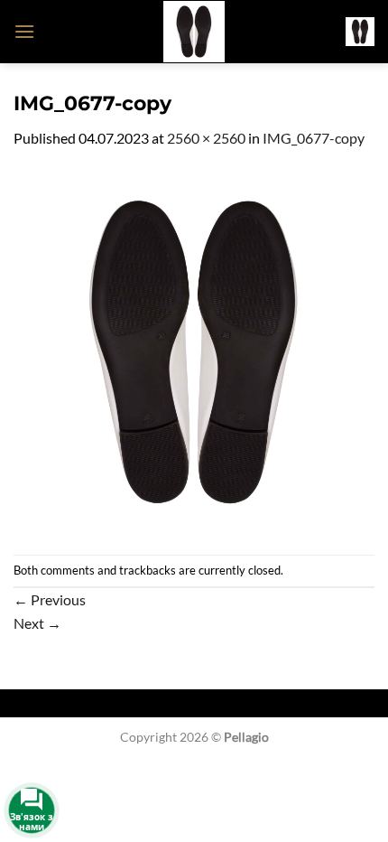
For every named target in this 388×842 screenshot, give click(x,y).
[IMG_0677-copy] (194, 350)
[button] (24, 31)
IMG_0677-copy (314, 137)
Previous (50, 599)
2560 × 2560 (206, 137)
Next (37, 623)
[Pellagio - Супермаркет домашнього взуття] (194, 31)
